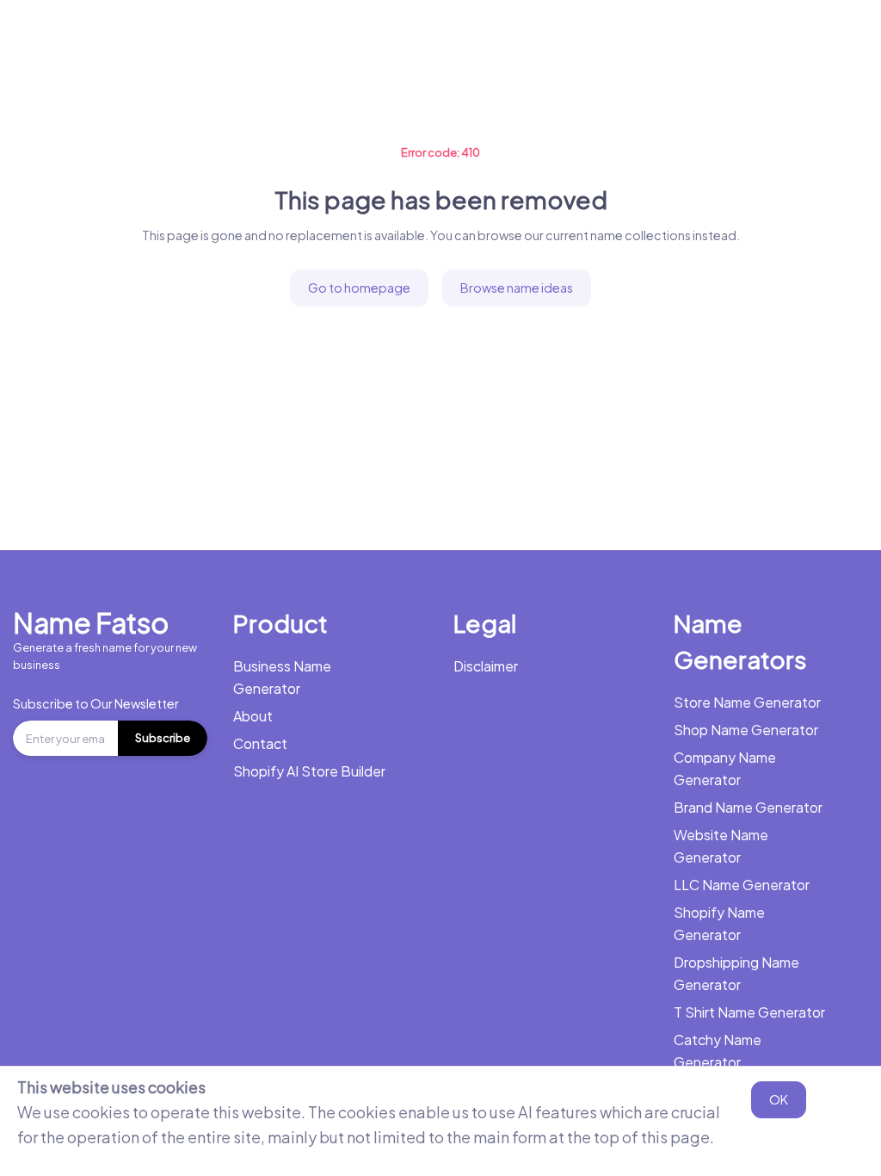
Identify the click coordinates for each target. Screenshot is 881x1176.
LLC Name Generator (742, 885)
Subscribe (162, 738)
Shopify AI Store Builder (309, 771)
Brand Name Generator (748, 807)
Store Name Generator (747, 702)
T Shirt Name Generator (749, 1012)
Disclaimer (485, 666)
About (253, 716)
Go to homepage (359, 287)
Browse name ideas (516, 287)
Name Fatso (91, 622)
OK (778, 1099)
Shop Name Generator (746, 730)
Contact (260, 743)
